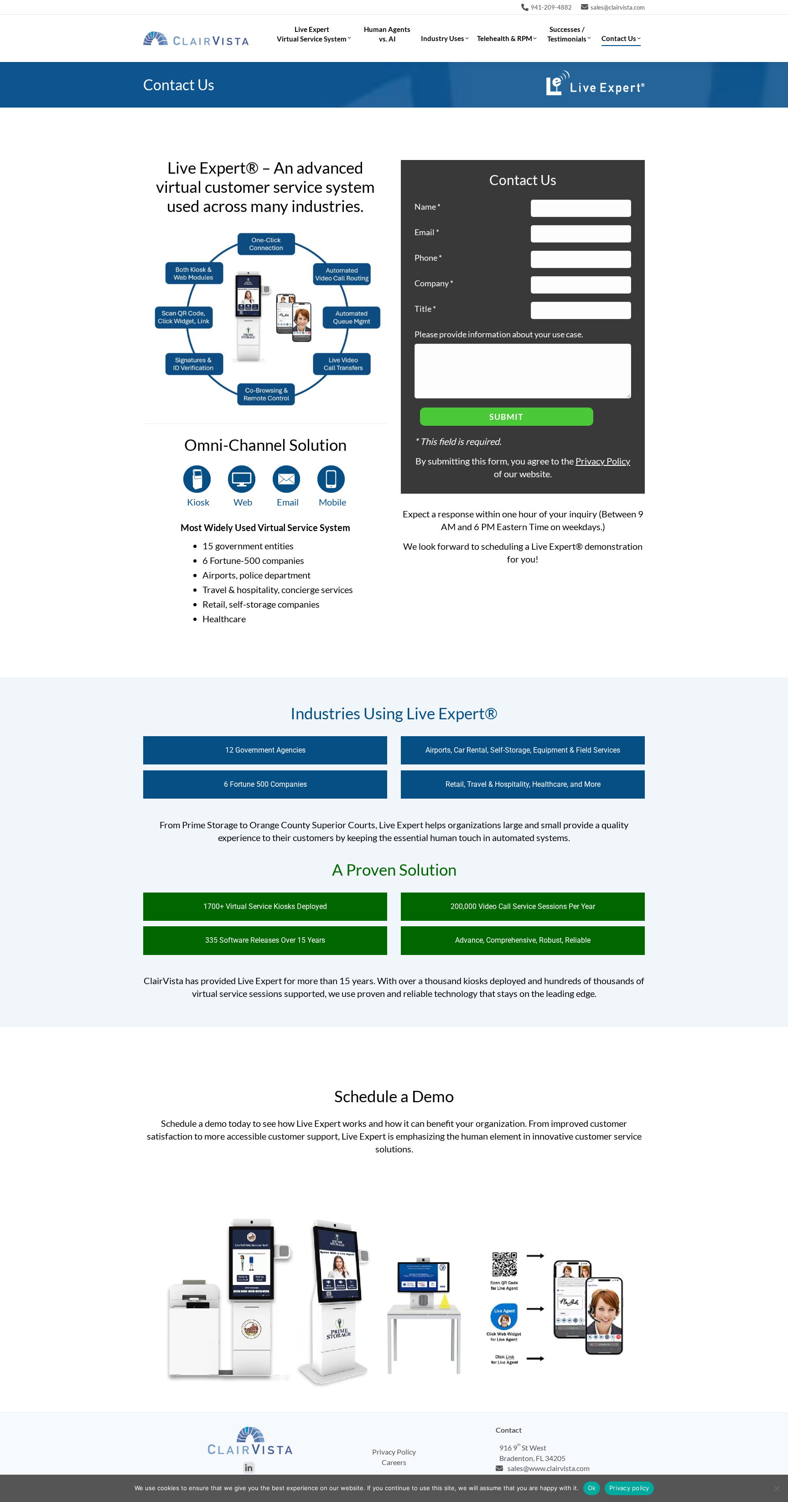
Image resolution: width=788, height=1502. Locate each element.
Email (288, 501)
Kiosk (198, 501)
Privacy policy (629, 1488)
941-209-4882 (551, 7)
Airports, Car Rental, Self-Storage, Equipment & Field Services (522, 750)
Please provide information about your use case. (499, 334)
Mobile (332, 501)
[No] (776, 1488)
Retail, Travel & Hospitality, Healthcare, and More (523, 784)
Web (242, 501)
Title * (425, 309)
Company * (434, 283)
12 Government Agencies (265, 750)
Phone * (428, 258)
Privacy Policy (602, 460)
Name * (428, 206)
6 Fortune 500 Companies (265, 784)
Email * (427, 232)
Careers (394, 1462)
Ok (592, 1488)
